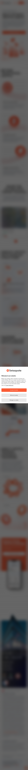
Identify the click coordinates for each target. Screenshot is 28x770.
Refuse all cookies (14, 395)
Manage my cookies (14, 400)
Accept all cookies (14, 390)
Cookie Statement (9, 385)
